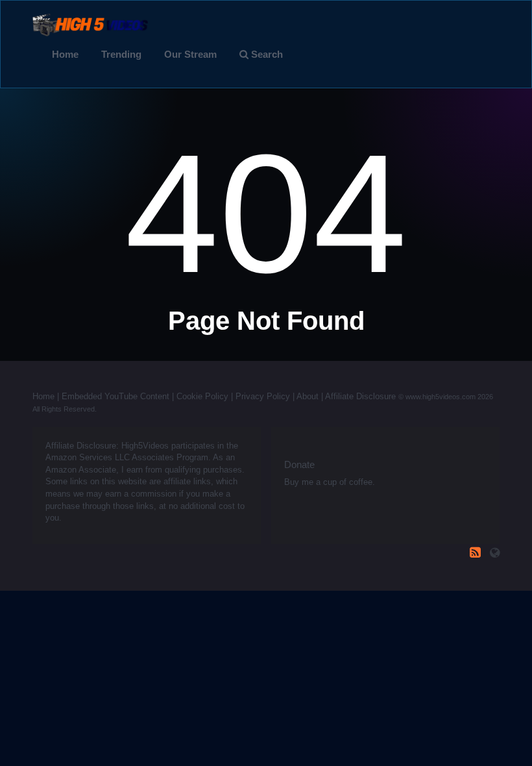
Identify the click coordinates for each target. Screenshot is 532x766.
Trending (121, 54)
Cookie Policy (202, 396)
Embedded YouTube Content (115, 396)
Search (265, 54)
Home (65, 54)
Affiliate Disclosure (360, 396)
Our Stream (190, 54)
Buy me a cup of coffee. (329, 482)
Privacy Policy (263, 396)
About (307, 396)
